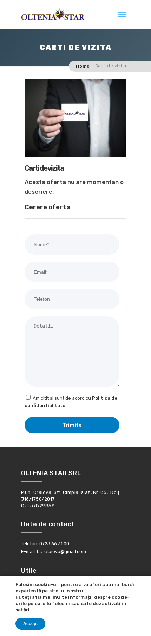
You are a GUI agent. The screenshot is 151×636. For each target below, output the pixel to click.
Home (83, 66)
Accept (30, 623)
